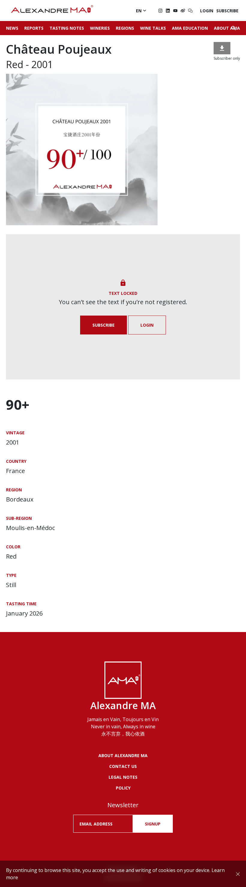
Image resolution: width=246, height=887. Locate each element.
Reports (34, 28)
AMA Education (190, 28)
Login (206, 10)
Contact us (123, 766)
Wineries (100, 28)
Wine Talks (153, 28)
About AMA (227, 28)
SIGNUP (152, 824)
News (12, 28)
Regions (125, 28)
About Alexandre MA (123, 755)
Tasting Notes (67, 28)
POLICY (123, 788)
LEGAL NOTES (123, 777)
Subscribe (227, 10)
